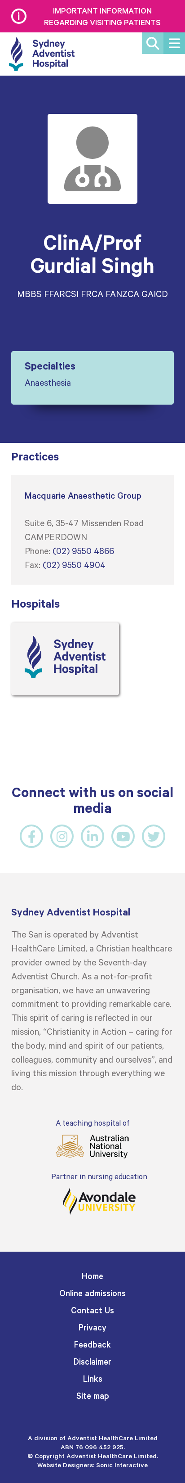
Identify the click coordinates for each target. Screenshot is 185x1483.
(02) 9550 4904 (74, 564)
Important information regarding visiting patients (102, 16)
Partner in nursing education (99, 1176)
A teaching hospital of (92, 1122)
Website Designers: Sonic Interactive (92, 1465)
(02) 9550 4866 (83, 550)
